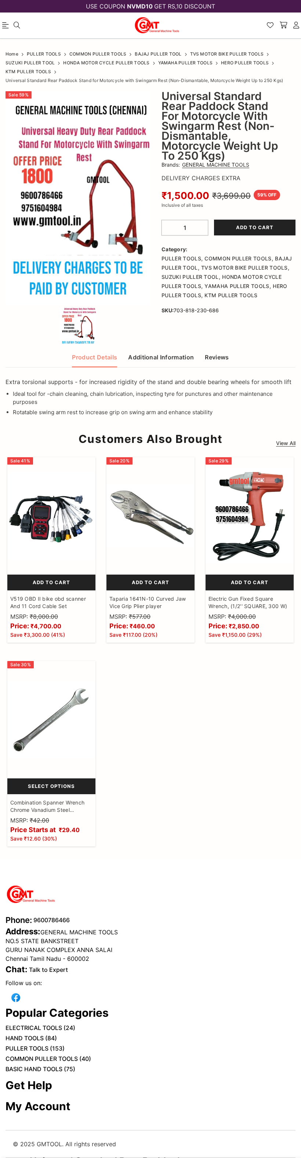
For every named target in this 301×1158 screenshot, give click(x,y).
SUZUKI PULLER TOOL (190, 277)
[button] (78, 198)
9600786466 (51, 920)
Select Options (51, 786)
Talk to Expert (48, 969)
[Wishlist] (270, 25)
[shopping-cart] (283, 25)
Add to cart (254, 227)
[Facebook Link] (15, 997)
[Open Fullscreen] (138, 294)
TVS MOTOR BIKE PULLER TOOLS (244, 267)
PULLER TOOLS (181, 258)
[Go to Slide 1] (78, 325)
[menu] (17, 25)
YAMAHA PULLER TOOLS (236, 286)
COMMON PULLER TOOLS (237, 258)
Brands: (205, 164)
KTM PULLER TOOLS (230, 295)
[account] (296, 25)
